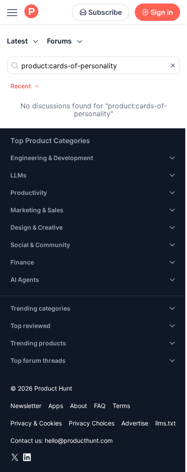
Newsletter (25, 405)
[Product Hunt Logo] (31, 12)
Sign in (161, 12)
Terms (121, 405)
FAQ (100, 405)
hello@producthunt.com (79, 440)
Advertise (134, 423)
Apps (55, 405)
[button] (25, 86)
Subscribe (105, 12)
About (78, 405)
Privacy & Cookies (36, 423)
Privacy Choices (91, 423)
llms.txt (165, 423)
